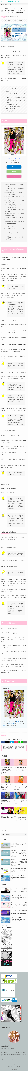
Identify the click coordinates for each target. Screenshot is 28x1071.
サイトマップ (17, 1066)
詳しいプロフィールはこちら (9, 1059)
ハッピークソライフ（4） (14, 158)
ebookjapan (14, 176)
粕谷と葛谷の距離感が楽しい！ (14, 106)
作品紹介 (6, 91)
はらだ (4, 16)
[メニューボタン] (1, 1)
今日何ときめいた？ (14, 1)
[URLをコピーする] (25, 742)
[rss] (14, 1064)
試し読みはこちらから (9, 111)
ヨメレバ (16, 160)
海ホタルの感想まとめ (9, 108)
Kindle (14, 167)
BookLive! (5, 725)
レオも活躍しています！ (12, 104)
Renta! (14, 171)
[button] (3, 742)
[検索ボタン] (26, 1)
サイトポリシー (11, 1066)
